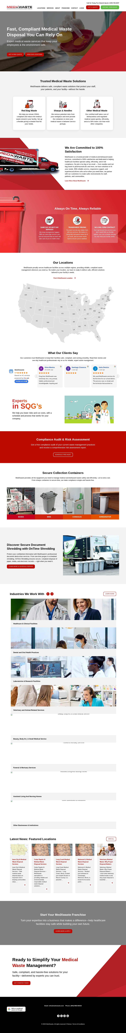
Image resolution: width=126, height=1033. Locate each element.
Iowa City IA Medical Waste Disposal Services (19, 862)
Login (81, 8)
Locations (41, 8)
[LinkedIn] (67, 1016)
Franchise (66, 8)
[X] (61, 1016)
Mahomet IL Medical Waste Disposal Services (85, 862)
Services (50, 8)
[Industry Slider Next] (52, 593)
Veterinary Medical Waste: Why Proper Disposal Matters (106, 862)
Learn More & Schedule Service (21, 566)
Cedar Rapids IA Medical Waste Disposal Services (40, 862)
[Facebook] (58, 1016)
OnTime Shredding (110, 7)
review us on (20, 381)
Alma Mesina (50, 367)
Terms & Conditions (79, 1024)
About (57, 8)
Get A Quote (93, 7)
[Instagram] (64, 1016)
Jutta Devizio (104, 367)
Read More (24, 884)
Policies (69, 1024)
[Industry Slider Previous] (48, 593)
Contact (74, 8)
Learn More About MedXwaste (75, 181)
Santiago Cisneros (79, 367)
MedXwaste (19, 370)
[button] (89, 409)
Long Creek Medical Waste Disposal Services (63, 862)
